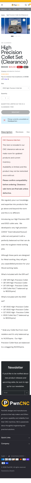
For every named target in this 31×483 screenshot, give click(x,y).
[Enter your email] (27, 393)
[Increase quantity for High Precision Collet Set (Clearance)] (8, 98)
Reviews (19, 132)
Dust (14, 9)
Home (3, 15)
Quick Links (5, 437)
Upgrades (21, 9)
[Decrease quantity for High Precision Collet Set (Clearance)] (2, 98)
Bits (10, 9)
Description (6, 132)
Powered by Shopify (7, 471)
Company (5, 443)
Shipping (3, 71)
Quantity (4, 93)
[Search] (25, 5)
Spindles (4, 9)
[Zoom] (24, 20)
